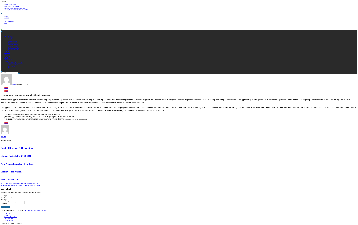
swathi (14, 84)
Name (3, 196)
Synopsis (11, 38)
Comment (4, 203)
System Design (12, 41)
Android (6, 51)
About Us (7, 213)
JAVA (6, 58)
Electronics (11, 66)
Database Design (13, 43)
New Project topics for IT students (17, 164)
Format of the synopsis (11, 172)
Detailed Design (13, 44)
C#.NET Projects (13, 64)
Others (6, 61)
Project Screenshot (13, 48)
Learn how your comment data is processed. (37, 210)
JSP (9, 68)
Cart (5, 23)
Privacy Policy (8, 218)
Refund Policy (8, 220)
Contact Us (7, 215)
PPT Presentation (13, 49)
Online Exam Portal (10, 5)
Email (3, 198)
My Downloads (9, 21)
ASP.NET (7, 53)
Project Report (8, 36)
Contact (6, 18)
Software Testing (13, 46)
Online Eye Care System (11, 6)
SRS (9, 39)
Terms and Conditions (10, 217)
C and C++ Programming (15, 63)
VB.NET (7, 56)
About (6, 16)
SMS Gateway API (10, 179)
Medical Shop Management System (14, 8)
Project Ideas (8, 59)
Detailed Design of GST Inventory (17, 148)
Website (3, 200)
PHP (5, 54)
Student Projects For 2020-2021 (16, 156)
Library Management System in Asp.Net (16, 10)
